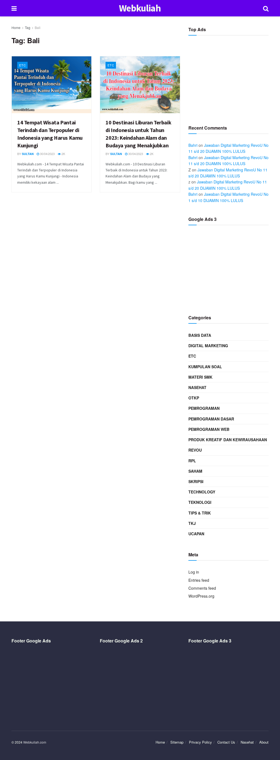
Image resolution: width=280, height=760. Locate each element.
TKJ (192, 523)
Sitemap (176, 742)
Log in (193, 572)
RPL (192, 460)
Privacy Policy (200, 742)
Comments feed (202, 588)
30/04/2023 (47, 153)
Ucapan (196, 533)
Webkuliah (140, 8)
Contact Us (226, 742)
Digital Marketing (208, 345)
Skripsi (195, 481)
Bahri (192, 145)
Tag (27, 27)
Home (16, 27)
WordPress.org (201, 596)
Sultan (28, 154)
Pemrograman (204, 408)
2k (63, 153)
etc (22, 65)
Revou (195, 450)
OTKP (193, 398)
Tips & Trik (199, 513)
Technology (201, 492)
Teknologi (199, 502)
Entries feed (198, 580)
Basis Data (199, 335)
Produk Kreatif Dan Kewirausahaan (227, 439)
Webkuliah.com (34, 742)
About (264, 742)
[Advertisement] (228, 78)
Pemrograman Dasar (211, 419)
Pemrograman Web (208, 429)
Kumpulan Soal (205, 366)
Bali (37, 27)
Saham (195, 471)
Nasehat (197, 387)
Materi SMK (200, 377)
